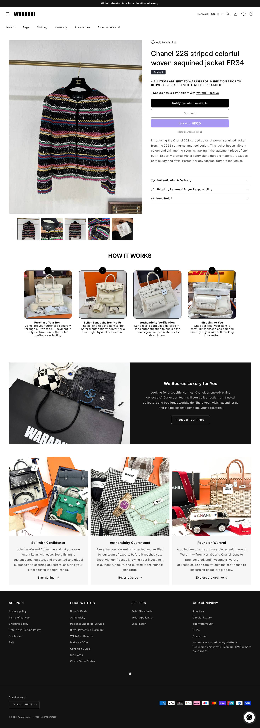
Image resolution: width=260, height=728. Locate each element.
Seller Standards (141, 611)
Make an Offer (79, 642)
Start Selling (46, 577)
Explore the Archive (210, 577)
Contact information (46, 717)
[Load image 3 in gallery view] (75, 229)
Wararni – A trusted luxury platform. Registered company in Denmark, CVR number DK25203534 (222, 647)
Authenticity (77, 617)
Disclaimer (15, 636)
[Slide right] (138, 229)
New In (10, 27)
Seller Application (142, 617)
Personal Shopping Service (87, 623)
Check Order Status (82, 661)
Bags (26, 27)
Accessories (82, 27)
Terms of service (19, 617)
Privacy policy (18, 611)
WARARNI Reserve (82, 636)
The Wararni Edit (203, 623)
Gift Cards (76, 654)
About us (198, 611)
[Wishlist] (243, 14)
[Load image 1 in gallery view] (28, 229)
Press (196, 629)
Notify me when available (190, 103)
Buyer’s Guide (79, 611)
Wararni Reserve (207, 92)
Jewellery (61, 27)
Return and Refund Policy (25, 629)
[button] (7, 14)
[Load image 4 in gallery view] (99, 229)
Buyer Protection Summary (87, 629)
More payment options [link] (190, 131)
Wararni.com (24, 717)
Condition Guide (80, 648)
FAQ (11, 642)
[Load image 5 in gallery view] (122, 229)
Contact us (199, 636)
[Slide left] (13, 229)
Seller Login (138, 623)
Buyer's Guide (128, 577)
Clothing (42, 27)
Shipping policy (18, 623)
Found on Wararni (109, 27)
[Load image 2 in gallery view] (52, 229)
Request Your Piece (191, 419)
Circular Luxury (202, 617)
